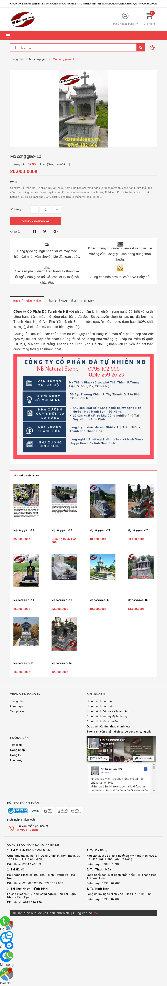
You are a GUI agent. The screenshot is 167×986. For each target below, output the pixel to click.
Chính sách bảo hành (101, 701)
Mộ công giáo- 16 (138, 600)
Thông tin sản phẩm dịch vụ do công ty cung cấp (119, 731)
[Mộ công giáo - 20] (141, 505)
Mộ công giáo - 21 (100, 530)
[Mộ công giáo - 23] (26, 505)
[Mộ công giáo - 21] (102, 505)
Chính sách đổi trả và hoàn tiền (108, 711)
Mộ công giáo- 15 (23, 663)
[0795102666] (9, 945)
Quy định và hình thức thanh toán (109, 726)
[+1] (55, 231)
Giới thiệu (16, 706)
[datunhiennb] (58, 19)
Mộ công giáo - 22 (62, 530)
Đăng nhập (119, 23)
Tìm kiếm (16, 744)
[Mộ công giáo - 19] (26, 575)
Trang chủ (17, 701)
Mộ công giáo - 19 (23, 600)
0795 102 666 (27, 830)
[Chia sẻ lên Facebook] (35, 231)
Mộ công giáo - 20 (138, 530)
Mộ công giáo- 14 (61, 663)
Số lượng (15, 209)
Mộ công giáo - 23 (23, 530)
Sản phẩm (17, 711)
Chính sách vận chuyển (102, 721)
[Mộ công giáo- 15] (26, 638)
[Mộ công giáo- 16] (141, 575)
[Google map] (9, 925)
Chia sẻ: (15, 231)
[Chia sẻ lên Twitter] (45, 231)
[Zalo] (9, 935)
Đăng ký (133, 23)
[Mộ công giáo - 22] (64, 505)
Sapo (98, 913)
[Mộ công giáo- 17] (102, 575)
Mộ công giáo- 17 (100, 600)
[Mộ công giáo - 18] (64, 575)
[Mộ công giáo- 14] (64, 638)
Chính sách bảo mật (100, 706)
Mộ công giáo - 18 (62, 600)
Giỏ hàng (16, 760)
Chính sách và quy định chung (107, 716)
